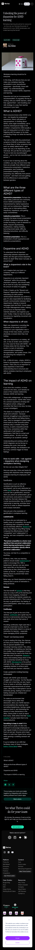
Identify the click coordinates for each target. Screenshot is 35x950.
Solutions (5, 869)
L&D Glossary (22, 891)
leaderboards (24, 561)
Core (19, 862)
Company (21, 887)
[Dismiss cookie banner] (29, 920)
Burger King (6, 882)
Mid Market (6, 864)
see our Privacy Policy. (11, 934)
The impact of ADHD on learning (14, 774)
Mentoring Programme (25, 869)
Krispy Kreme (7, 889)
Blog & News (22, 889)
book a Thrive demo (10, 746)
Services (20, 866)
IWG (4, 887)
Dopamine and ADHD (11, 770)
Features (5, 871)
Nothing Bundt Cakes (9, 891)
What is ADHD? (9, 760)
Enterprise (6, 866)
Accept (17, 938)
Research (26, 527)
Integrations (6, 873)
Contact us (21, 893)
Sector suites (22, 864)
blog (9, 490)
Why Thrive (21, 882)
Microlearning (17, 662)
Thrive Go (6, 862)
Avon (4, 885)
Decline (18, 942)
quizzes (19, 591)
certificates (14, 615)
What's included (23, 885)
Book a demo (17, 799)
